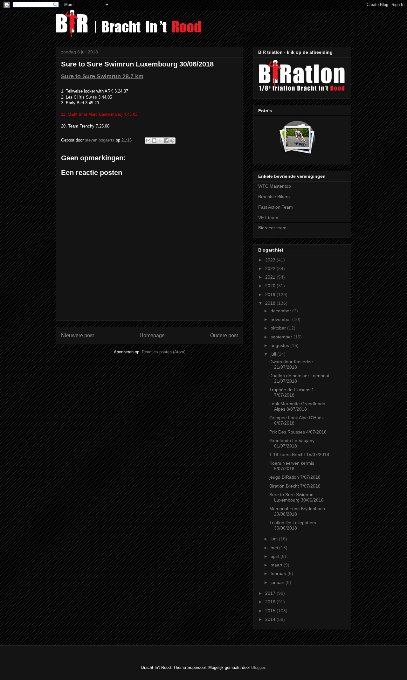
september (282, 336)
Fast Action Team (275, 207)
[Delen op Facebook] (166, 140)
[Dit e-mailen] (148, 140)
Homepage (152, 335)
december (281, 310)
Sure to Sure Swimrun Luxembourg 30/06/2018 (296, 497)
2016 (271, 601)
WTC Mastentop (274, 186)
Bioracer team (272, 227)
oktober (279, 327)
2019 (271, 294)
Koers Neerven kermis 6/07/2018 (291, 466)
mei (275, 547)
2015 (271, 610)
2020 (271, 285)
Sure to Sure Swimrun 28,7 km (102, 76)
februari (279, 573)
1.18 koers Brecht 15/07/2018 (299, 454)
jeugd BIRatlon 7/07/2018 (295, 477)
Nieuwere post (77, 335)
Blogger (258, 667)
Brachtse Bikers (274, 196)
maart (277, 564)
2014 (271, 619)
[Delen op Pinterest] (172, 140)
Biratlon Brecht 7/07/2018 (295, 486)
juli (274, 354)
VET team (268, 217)
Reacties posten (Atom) (163, 352)
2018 (271, 303)
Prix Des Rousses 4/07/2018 (298, 431)
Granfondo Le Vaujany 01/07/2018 (291, 443)
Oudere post (224, 335)
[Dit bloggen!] (154, 140)
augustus (280, 345)
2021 (271, 277)
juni (275, 538)
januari (278, 582)
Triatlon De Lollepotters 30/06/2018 (292, 525)
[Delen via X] (160, 140)
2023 (271, 259)
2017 (271, 593)
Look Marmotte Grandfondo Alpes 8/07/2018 (297, 406)
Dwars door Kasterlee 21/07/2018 (291, 364)
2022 (271, 268)
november (281, 319)
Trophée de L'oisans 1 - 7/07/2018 (293, 392)
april (275, 556)
